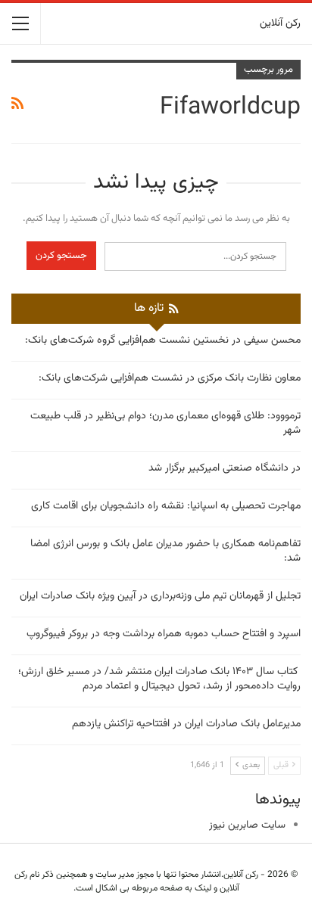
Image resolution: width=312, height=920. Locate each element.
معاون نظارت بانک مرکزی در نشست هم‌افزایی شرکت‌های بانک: (170, 378)
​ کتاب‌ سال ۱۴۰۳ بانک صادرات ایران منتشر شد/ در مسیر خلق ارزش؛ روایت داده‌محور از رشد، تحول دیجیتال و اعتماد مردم (159, 679)
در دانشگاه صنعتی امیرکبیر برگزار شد (224, 468)
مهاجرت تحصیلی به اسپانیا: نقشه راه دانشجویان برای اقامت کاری (166, 506)
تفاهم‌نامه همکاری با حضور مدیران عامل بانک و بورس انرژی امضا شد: (165, 551)
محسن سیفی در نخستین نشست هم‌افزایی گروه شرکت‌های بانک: (163, 340)
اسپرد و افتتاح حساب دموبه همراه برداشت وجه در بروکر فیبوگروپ (164, 634)
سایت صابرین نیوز (247, 825)
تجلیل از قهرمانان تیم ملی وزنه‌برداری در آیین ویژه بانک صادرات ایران (160, 596)
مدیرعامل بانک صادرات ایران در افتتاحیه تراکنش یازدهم (186, 724)
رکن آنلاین (280, 23)
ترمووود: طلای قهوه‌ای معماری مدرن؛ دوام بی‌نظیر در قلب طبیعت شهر (165, 423)
